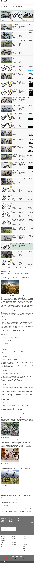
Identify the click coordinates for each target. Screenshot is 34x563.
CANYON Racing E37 (16, 73)
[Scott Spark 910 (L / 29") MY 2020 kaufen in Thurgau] (6, 230)
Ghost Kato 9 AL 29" (16, 170)
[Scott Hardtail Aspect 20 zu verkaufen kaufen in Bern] (6, 52)
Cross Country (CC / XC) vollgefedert (7, 337)
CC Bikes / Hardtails (3, 536)
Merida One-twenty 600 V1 (17, 89)
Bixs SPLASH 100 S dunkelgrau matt (19, 65)
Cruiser (1, 546)
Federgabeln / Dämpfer (25, 544)
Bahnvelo (1, 547)
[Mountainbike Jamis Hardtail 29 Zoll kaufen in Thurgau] (6, 181)
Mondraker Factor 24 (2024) (17, 211)
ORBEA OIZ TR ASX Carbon (17, 105)
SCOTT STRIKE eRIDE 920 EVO (17, 130)
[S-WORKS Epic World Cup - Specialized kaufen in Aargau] (6, 100)
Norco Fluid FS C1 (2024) (16, 186)
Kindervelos (24, 538)
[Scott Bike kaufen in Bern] (6, 35)
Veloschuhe (24, 552)
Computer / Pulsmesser (25, 547)
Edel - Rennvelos (13, 536)
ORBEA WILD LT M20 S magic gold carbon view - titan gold (23, 162)
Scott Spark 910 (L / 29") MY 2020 (18, 227)
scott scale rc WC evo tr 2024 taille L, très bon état (21, 251)
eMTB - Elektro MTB (14, 544)
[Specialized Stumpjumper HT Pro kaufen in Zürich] (6, 238)
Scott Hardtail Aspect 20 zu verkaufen (19, 48)
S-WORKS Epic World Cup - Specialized (19, 97)
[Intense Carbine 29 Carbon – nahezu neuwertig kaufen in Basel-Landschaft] (6, 157)
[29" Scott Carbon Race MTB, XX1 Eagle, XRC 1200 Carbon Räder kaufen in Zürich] (6, 43)
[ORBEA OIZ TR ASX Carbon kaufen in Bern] (6, 108)
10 (20, 267)
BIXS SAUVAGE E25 (15, 146)
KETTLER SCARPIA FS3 (16, 138)
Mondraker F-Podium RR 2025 (17, 57)
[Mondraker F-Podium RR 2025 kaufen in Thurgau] (6, 60)
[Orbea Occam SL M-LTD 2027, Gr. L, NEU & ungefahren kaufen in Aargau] (6, 222)
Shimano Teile (24, 548)
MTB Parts (24, 545)
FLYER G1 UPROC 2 (15, 24)
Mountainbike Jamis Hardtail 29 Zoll (19, 178)
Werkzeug (24, 550)
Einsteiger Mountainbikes (5, 343)
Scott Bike (14, 32)
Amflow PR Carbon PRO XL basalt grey (19, 113)
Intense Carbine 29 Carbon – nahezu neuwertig (20, 154)
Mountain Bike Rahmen (3, 540)
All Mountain (4, 340)
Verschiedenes (24, 549)
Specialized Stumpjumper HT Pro (18, 235)
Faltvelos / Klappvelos (3, 545)
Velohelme (24, 551)
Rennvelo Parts (24, 546)
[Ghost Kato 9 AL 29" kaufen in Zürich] (6, 173)
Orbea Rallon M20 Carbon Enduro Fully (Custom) (21, 243)
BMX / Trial (2, 544)
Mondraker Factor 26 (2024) (17, 203)
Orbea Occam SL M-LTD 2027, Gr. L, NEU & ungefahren (22, 219)
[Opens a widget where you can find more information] (4, 562)
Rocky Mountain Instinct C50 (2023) (18, 259)
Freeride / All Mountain (3, 538)
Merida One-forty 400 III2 (16, 81)
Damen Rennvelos (14, 538)
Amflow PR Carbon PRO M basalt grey (19, 121)
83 (25, 267)
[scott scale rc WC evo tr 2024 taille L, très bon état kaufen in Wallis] (6, 254)
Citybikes (24, 536)
